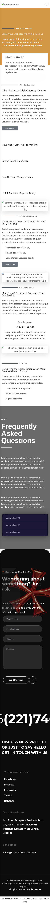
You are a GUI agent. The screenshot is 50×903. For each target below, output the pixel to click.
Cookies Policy (6, 898)
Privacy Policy (37, 898)
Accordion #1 (13, 518)
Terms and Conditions (21, 898)
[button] (25, 518)
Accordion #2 (13, 525)
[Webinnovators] (10, 4)
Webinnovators (34, 889)
